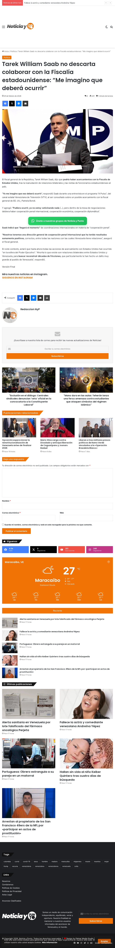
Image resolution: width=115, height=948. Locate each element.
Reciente (57, 610)
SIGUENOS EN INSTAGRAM (17, 277)
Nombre (6, 501)
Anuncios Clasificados (11, 901)
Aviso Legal (7, 894)
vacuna (15, 866)
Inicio (6, 51)
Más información (49, 942)
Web (62, 513)
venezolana (26, 866)
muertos (97, 861)
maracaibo (65, 861)
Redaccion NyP (30, 309)
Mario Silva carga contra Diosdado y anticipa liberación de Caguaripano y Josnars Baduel (56, 444)
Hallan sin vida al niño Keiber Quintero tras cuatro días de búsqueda (55, 656)
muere (87, 861)
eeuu (36, 861)
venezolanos (53, 866)
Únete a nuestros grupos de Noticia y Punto (60, 220)
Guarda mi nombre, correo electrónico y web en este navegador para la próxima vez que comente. (48, 525)
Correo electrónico (11, 513)
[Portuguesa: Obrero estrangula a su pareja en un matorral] (10, 648)
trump (6, 866)
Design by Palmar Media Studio (79, 938)
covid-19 (26, 861)
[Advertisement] (68, 26)
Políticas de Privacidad (11, 891)
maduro (55, 861)
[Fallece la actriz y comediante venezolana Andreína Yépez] (10, 635)
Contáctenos (7, 884)
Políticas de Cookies (11, 888)
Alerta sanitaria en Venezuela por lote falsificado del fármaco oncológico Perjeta (62, 619)
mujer (106, 861)
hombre (45, 861)
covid (17, 861)
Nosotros (6, 881)
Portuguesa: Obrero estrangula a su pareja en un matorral (49, 3)
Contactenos (106, 943)
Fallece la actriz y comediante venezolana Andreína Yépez (50, 631)
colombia (7, 861)
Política (13, 51)
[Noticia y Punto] (20, 27)
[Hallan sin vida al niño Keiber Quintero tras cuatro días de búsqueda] (10, 660)
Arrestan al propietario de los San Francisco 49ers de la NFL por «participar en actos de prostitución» (26, 827)
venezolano (39, 866)
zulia (76, 866)
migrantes (77, 861)
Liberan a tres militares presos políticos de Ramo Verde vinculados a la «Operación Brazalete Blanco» (94, 444)
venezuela (66, 866)
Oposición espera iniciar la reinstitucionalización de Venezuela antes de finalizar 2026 (16, 444)
